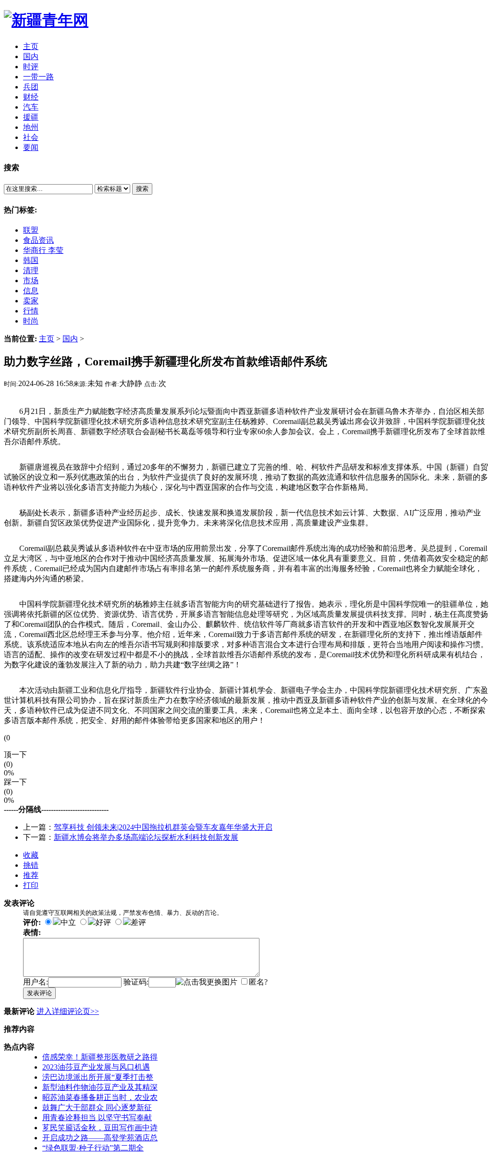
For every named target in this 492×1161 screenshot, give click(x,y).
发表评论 (39, 993)
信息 (30, 291)
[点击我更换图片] (206, 982)
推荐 (30, 875)
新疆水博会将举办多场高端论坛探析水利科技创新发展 (146, 837)
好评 (103, 922)
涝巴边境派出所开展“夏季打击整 (97, 1077)
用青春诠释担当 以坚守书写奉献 (97, 1117)
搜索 (142, 188)
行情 (30, 311)
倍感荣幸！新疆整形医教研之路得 (100, 1057)
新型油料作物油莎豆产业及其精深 (100, 1087)
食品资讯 (38, 240)
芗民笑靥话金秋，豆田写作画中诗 (100, 1128)
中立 (68, 922)
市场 (30, 280)
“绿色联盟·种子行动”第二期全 (93, 1148)
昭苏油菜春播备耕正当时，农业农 (100, 1097)
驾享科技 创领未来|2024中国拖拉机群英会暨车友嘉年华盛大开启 (163, 827)
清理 (30, 270)
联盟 (30, 230)
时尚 (30, 321)
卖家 (30, 301)
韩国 (30, 260)
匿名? (258, 982)
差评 (138, 922)
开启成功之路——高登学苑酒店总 (100, 1138)
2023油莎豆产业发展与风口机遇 (96, 1067)
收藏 (30, 855)
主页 (46, 339)
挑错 (30, 865)
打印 (30, 885)
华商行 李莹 (43, 250)
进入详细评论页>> (68, 1011)
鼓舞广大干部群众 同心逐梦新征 (97, 1107)
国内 (70, 339)
